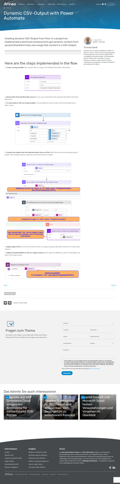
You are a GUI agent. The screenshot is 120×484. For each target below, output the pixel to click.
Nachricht (66, 350)
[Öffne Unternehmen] (67, 4)
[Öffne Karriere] (76, 4)
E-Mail (65, 336)
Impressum (53, 474)
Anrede (65, 323)
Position (92, 343)
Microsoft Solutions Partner (71, 452)
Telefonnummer (94, 336)
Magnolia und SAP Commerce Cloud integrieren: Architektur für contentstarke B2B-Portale (20, 406)
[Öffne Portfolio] (25, 4)
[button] (5, 303)
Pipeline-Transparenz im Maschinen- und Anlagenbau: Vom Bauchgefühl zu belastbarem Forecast (60, 408)
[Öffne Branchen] (35, 4)
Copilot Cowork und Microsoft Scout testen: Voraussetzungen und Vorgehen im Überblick (97, 406)
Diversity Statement (62, 474)
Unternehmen (67, 343)
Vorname (65, 330)
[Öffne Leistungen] (45, 4)
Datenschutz (45, 474)
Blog (7, 397)
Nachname (93, 330)
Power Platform (10, 293)
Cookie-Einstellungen (34, 474)
